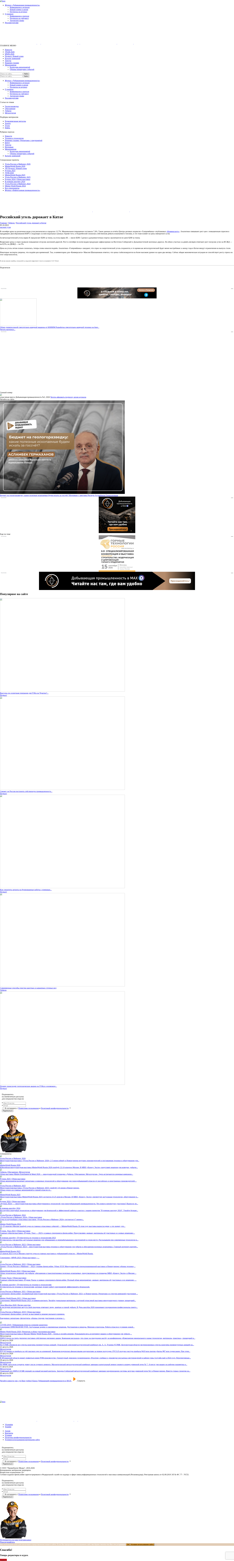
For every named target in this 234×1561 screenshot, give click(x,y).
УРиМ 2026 (10, 52)
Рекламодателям (11, 23)
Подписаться (7, 1111)
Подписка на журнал (18, 12)
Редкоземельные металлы (15, 121)
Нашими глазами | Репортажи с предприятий (23, 140)
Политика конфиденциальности (18, 1437)
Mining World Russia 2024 (15, 186)
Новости (8, 50)
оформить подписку (65, 397)
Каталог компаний (12, 58)
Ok (128, 1544)
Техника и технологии (14, 138)
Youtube (8, 1427)
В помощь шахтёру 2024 (15, 182)
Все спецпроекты (12, 188)
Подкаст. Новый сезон (14, 56)
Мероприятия (10, 65)
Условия (8, 1435)
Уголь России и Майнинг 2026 (17, 164)
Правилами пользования (28, 1108)
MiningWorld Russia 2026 (15, 166)
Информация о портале (19, 16)
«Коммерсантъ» (173, 231)
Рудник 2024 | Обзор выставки (17, 179)
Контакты (9, 1433)
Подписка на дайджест (19, 18)
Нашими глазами (12, 63)
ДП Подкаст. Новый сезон (16, 168)
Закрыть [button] (3, 1560)
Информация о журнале (20, 7)
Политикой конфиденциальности (55, 1108)
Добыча (8, 111)
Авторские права (17, 20)
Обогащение (10, 109)
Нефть (7, 128)
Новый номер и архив (19, 10)
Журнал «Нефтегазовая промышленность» (22, 190)
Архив (7, 1431)
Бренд (7, 143)
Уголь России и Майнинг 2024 (17, 184)
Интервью (9, 147)
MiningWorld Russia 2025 (15, 175)
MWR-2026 (9, 54)
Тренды (8, 61)
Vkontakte (9, 1425)
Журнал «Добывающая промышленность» (22, 5)
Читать (53, 397)
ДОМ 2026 (9, 173)
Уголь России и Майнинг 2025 (17, 177)
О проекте (9, 14)
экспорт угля (5, 227)
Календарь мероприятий (20, 67)
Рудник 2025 (10, 171)
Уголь (7, 126)
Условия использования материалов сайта (22, 1440)
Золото (8, 123)
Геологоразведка (12, 106)
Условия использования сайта (142, 1544)
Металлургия (10, 113)
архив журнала (80, 397)
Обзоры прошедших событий (22, 69)
